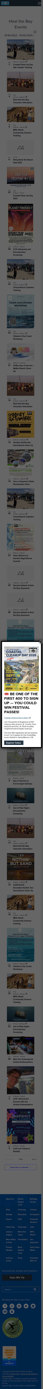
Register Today (14, 743)
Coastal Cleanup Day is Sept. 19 (17, 718)
